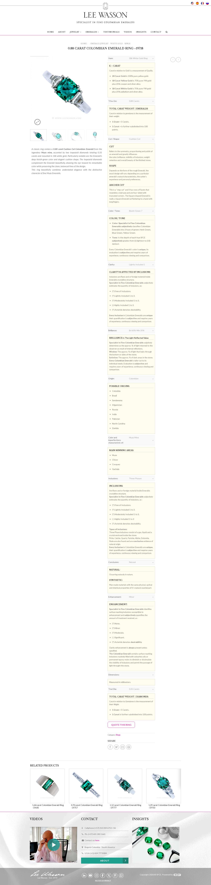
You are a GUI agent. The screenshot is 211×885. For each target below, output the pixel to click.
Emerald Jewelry (99, 43)
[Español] (197, 3)
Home (50, 32)
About (62, 32)
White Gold (116, 43)
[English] (192, 3)
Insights (141, 32)
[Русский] (207, 3)
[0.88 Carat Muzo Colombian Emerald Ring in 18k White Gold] (66, 92)
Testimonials (111, 32)
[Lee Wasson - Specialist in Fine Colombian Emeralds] (105, 12)
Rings (127, 43)
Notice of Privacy (103, 880)
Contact (156, 32)
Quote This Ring (121, 724)
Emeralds (91, 32)
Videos (128, 32)
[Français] (202, 3)
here (97, 840)
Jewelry (74, 32)
